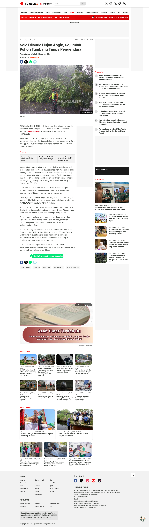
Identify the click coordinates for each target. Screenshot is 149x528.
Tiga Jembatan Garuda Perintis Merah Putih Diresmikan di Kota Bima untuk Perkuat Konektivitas (113, 86)
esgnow (104, 12)
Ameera (22, 480)
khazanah (57, 12)
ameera (24, 12)
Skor (50, 480)
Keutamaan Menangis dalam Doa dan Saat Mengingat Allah (64, 158)
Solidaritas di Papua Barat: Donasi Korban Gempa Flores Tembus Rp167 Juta (112, 113)
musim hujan (46, 267)
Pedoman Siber (54, 503)
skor (48, 12)
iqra (65, 12)
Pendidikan (32, 17)
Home (21, 40)
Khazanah (23, 483)
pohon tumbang (34, 131)
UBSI (55, 17)
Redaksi (37, 503)
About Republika (25, 503)
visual (112, 12)
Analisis (37, 486)
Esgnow (22, 491)
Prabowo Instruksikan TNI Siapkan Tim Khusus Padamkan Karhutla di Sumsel (112, 95)
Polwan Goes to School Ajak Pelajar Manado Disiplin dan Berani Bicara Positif (112, 131)
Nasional (24, 17)
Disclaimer (23, 506)
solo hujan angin (25, 267)
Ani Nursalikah (34, 57)
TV (119, 12)
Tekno (37, 488)
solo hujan (36, 267)
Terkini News (100, 180)
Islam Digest (53, 483)
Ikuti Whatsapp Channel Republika (48, 256)
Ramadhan (38, 494)
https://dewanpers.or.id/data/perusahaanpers (36, 517)
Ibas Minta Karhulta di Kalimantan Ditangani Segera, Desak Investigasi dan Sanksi (113, 122)
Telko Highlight (64, 17)
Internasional (47, 17)
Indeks (125, 12)
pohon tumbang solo (73, 267)
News (27, 40)
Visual (37, 491)
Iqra (36, 483)
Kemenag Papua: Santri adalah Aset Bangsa (27, 158)
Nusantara (33, 40)
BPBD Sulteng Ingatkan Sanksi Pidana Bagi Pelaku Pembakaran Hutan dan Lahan (111, 77)
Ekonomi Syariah (36, 12)
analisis (80, 12)
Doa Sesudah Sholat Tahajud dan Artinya (46, 158)
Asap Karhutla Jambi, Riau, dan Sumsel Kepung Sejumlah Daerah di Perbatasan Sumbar (112, 104)
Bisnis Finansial (92, 12)
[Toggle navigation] (22, 3)
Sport (40, 17)
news (72, 12)
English (51, 491)
